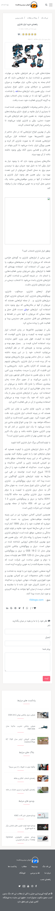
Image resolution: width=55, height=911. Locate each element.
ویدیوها (34, 866)
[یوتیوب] (28, 886)
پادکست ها (12, 866)
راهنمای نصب (45, 879)
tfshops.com (36, 600)
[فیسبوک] (36, 886)
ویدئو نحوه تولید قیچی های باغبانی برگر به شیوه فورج (20, 827)
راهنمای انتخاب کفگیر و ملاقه (24, 778)
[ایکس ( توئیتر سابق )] (19, 886)
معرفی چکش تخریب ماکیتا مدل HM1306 (20, 727)
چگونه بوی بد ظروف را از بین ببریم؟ (22, 767)
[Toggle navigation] (51, 4)
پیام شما (46, 649)
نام (49, 626)
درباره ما (48, 873)
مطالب (24, 866)
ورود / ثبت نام (4, 4)
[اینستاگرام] (32, 886)
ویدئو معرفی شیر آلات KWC (24, 815)
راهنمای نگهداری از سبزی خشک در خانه (20, 789)
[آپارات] (24, 886)
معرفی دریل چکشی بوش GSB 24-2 (21, 715)
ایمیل (47, 637)
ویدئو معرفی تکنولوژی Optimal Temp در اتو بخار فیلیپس (20, 838)
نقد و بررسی (35, 873)
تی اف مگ (46, 866)
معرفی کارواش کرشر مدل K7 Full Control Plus (20, 741)
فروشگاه (22, 873)
